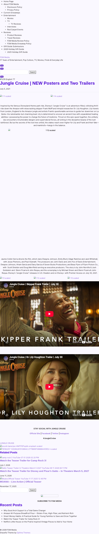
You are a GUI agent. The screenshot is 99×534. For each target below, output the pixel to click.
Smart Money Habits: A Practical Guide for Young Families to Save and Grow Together (40, 516)
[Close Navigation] (2, 77)
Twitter (55, 433)
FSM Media (5, 57)
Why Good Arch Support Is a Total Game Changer (25, 510)
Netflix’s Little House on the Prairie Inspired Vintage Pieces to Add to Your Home (38, 522)
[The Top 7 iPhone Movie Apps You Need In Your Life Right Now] (21, 446)
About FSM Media (11, 4)
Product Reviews (14, 35)
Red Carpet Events (15, 29)
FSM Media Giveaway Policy (19, 43)
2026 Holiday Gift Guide (14, 49)
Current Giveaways (12, 12)
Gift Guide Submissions (14, 46)
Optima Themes (23, 532)
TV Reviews (16, 24)
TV (8, 21)
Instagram (64, 433)
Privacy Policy (13, 10)
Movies (10, 18)
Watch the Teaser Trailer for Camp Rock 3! (23, 460)
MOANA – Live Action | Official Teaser (20, 481)
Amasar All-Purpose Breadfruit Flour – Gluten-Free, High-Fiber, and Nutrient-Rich (39, 513)
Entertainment (10, 15)
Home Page (9, 1)
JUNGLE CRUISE (7, 443)
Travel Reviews (13, 38)
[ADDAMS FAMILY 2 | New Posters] (28, 449)
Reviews (7, 32)
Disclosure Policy (14, 7)
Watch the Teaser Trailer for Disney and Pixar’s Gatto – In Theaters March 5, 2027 (44, 471)
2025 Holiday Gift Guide (17, 52)
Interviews (11, 27)
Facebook (46, 433)
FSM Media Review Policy (18, 41)
